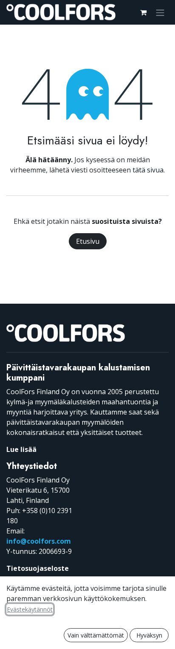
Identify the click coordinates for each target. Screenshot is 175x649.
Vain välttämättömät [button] (96, 635)
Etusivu (87, 241)
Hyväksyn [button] (149, 635)
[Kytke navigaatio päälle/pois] (160, 12)
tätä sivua (148, 170)
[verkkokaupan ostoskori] (143, 12)
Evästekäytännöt (30, 609)
